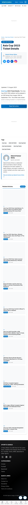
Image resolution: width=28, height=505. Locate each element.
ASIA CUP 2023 (12, 143)
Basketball (4, 469)
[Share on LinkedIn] (11, 61)
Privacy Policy (5, 486)
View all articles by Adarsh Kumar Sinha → (13, 175)
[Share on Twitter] (4, 61)
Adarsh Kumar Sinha (11, 54)
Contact (21, 2)
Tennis (3, 471)
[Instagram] (10, 457)
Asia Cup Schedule (6, 146)
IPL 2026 (24, 5)
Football (3, 466)
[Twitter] (2, 457)
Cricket (3, 464)
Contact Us (4, 481)
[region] (14, 21)
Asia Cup (4, 91)
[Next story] (25, 497)
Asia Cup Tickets (6, 149)
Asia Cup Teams (17, 146)
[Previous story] (20, 497)
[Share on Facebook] (8, 61)
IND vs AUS (18, 5)
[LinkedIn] (6, 457)
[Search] (25, 2)
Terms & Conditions (6, 489)
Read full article (14, 106)
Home (2, 37)
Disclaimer (4, 483)
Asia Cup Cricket (9, 37)
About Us (3, 478)
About (16, 2)
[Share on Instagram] (15, 61)
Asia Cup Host (22, 143)
